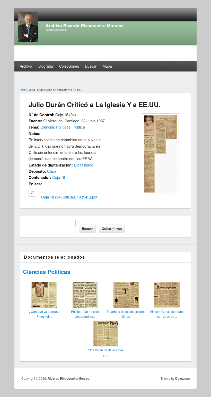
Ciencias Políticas (55, 127)
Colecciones (69, 66)
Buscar (90, 66)
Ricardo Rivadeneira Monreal (69, 378)
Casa (51, 171)
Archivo (26, 66)
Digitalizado (83, 165)
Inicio (23, 90)
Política (79, 127)
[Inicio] (105, 43)
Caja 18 (58, 177)
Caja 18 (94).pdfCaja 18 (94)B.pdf (69, 197)
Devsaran (182, 378)
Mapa (107, 66)
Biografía (45, 66)
